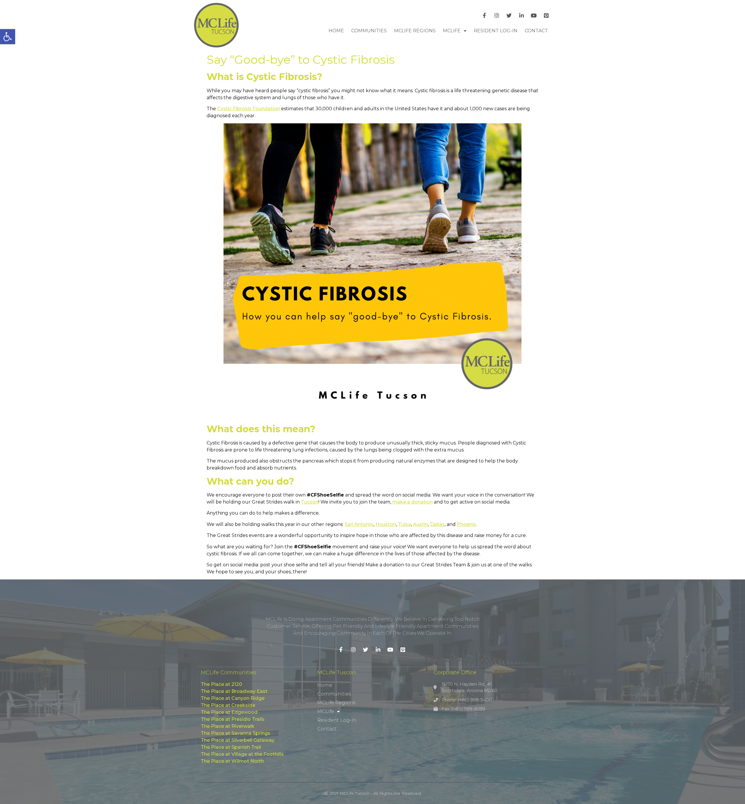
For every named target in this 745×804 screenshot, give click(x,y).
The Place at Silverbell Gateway (237, 740)
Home (336, 30)
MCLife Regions (415, 30)
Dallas (437, 524)
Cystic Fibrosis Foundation (248, 108)
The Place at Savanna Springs (235, 733)
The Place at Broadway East (234, 691)
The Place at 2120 (221, 684)
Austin (420, 524)
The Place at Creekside (228, 705)
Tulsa (404, 524)
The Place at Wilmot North (232, 761)
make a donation (412, 502)
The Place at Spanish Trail (231, 747)
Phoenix (466, 524)
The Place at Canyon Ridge (233, 698)
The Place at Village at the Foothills (242, 754)
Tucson (309, 502)
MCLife (452, 30)
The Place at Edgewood (229, 712)
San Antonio (359, 524)
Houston (385, 524)
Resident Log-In (495, 30)
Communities (369, 30)
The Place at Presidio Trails (233, 719)
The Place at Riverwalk (227, 726)
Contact (536, 30)
